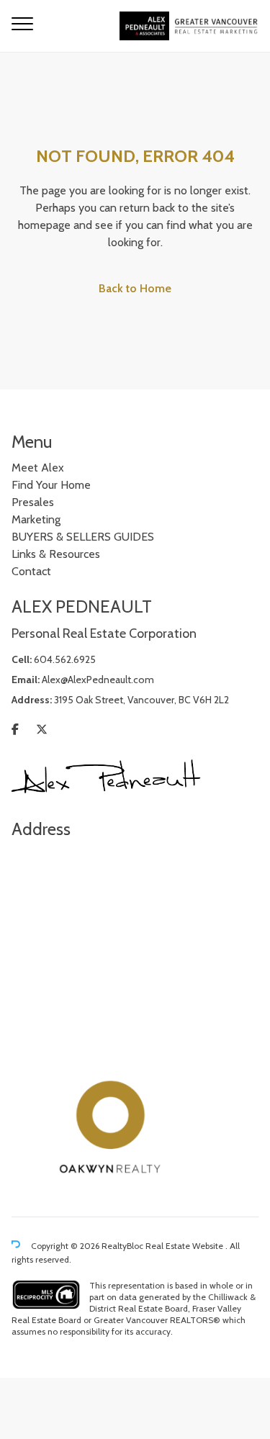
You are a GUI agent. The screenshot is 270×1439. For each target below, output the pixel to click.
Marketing (36, 519)
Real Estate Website (185, 1246)
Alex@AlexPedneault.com (98, 679)
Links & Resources (56, 554)
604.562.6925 (65, 659)
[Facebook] (15, 729)
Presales (33, 502)
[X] (42, 729)
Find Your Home (51, 485)
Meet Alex (38, 467)
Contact (31, 571)
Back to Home (135, 288)
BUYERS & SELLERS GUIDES (83, 536)
